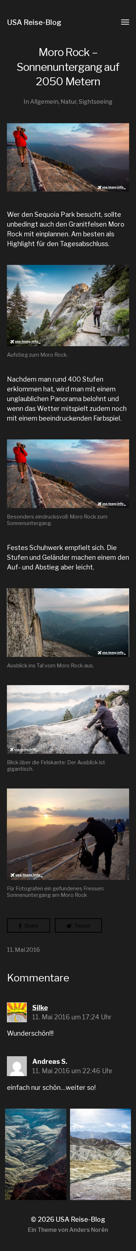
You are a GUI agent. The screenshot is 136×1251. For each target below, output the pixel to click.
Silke (40, 1007)
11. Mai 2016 (23, 949)
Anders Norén (88, 1229)
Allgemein (44, 101)
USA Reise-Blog (34, 22)
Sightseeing (95, 101)
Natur (69, 101)
